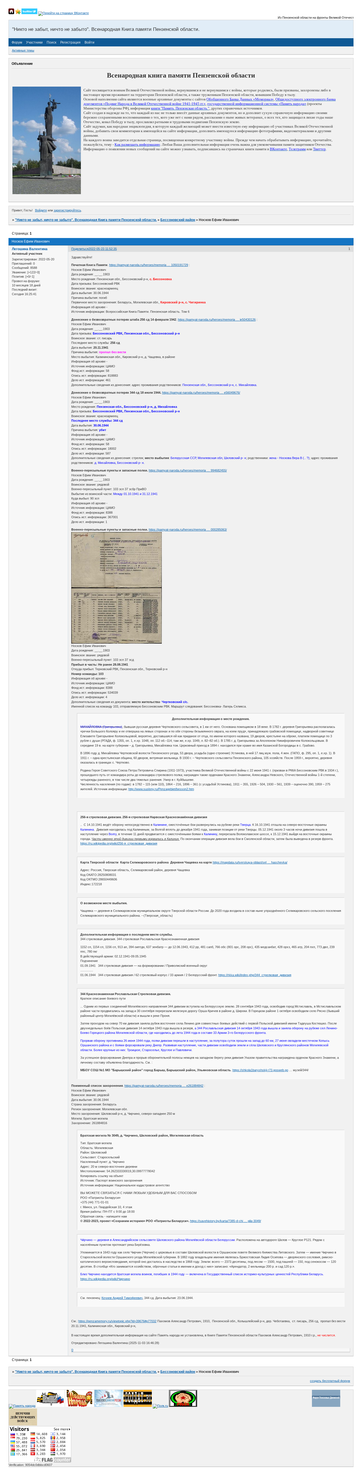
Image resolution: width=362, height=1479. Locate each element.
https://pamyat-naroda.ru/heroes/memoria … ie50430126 (217, 319)
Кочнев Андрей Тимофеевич (122, 1298)
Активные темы (23, 50)
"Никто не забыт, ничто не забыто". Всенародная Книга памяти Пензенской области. (86, 220)
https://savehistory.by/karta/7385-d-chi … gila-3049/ (225, 1221)
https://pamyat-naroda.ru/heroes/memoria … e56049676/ (201, 392)
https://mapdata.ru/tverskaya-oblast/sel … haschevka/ (250, 862)
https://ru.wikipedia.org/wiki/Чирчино (105, 1279)
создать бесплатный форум (330, 1380)
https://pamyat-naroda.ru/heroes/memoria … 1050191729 (148, 265)
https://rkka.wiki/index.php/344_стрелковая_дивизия (254, 975)
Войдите (41, 210)
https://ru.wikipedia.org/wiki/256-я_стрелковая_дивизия (118, 843)
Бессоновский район (177, 220)
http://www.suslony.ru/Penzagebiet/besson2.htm (161, 789)
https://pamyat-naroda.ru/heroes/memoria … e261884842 (163, 1085)
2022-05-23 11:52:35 (103, 248)
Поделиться (80, 248)
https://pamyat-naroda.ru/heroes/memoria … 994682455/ (188, 470)
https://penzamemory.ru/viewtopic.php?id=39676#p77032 (117, 1321)
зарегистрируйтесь (67, 210)
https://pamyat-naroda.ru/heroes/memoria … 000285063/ (188, 529)
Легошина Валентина (30, 249)
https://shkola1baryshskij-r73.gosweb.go (260, 1070)
